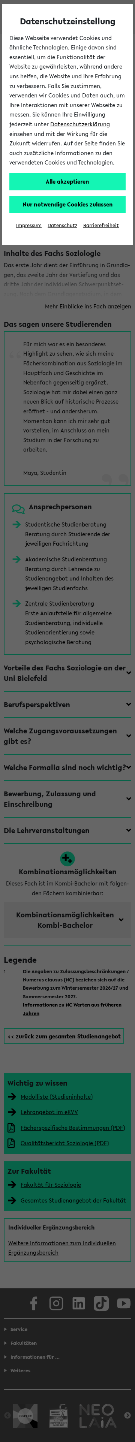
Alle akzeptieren (67, 181)
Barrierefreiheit (101, 225)
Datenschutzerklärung (80, 124)
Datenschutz (62, 225)
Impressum (29, 225)
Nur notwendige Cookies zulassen (67, 204)
